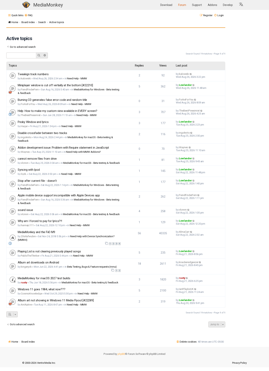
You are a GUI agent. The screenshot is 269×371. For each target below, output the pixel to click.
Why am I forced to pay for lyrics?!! (40, 221)
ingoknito (26, 137)
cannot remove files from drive (37, 158)
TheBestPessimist (31, 115)
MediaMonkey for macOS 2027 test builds (44, 278)
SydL (23, 173)
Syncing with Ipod (29, 169)
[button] (241, 4)
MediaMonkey (48, 5)
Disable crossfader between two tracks (42, 133)
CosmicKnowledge (31, 293)
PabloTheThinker (30, 255)
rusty (24, 282)
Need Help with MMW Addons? (83, 151)
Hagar (24, 126)
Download (166, 5)
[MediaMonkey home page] (26, 5)
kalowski (26, 78)
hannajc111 (27, 225)
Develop (228, 5)
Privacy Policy (239, 362)
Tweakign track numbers (33, 74)
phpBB (121, 353)
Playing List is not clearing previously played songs (49, 251)
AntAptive (26, 304)
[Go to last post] (191, 73)
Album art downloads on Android (38, 262)
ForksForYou (28, 104)
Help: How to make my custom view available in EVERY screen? (57, 111)
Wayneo (25, 151)
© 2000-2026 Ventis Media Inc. (39, 362)
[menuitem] (28, 15)
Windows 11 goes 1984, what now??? (41, 289)
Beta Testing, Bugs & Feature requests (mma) (92, 266)
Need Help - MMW (77, 78)
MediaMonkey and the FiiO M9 (36, 232)
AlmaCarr (184, 231)
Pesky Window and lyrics (33, 122)
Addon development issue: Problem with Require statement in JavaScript (63, 147)
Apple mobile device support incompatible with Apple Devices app (59, 195)
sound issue (25, 210)
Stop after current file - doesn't (37, 181)
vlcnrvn (25, 162)
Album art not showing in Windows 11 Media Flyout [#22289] (56, 300)
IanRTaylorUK (186, 289)
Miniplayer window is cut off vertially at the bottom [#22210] (55, 85)
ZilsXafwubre (28, 236)
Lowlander (185, 84)
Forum (182, 5)
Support (197, 5)
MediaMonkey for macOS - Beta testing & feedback (91, 162)
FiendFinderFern (30, 89)
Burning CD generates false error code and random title (52, 100)
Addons (212, 5)
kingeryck (26, 266)
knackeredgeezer (188, 262)
